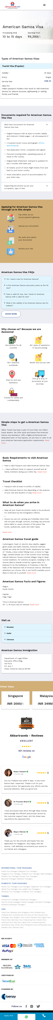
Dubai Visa (5, 912)
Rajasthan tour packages (41, 886)
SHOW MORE (11, 314)
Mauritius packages (8, 879)
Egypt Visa (46, 917)
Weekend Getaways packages (13, 904)
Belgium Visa (19, 917)
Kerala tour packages (9, 886)
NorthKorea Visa (7, 925)
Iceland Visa (41, 920)
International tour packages (16, 868)
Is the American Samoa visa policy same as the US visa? (26, 286)
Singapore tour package (10, 874)
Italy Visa (17, 922)
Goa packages (24, 886)
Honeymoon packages (10, 899)
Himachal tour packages (10, 891)
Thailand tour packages (30, 874)
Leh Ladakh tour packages (28, 889)
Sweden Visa (6, 927)
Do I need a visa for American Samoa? (21, 279)
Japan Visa (26, 922)
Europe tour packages (28, 876)
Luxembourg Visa (38, 922)
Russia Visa (43, 915)
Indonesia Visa (6, 922)
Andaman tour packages (31, 891)
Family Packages (27, 902)
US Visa (27, 915)
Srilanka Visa (39, 912)
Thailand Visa (6, 915)
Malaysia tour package (27, 871)
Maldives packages (25, 879)
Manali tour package (9, 889)
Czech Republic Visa (33, 917)
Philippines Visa (31, 925)
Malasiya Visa (16, 912)
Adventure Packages (28, 899)
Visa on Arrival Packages (10, 902)
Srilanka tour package (9, 876)
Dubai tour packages (9, 871)
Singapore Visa (27, 912)
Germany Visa (16, 920)
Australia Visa (18, 915)
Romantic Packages (43, 902)
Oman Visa (19, 925)
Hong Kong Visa (29, 920)
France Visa (5, 920)
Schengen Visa (7, 917)
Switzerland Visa (44, 925)
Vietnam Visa (18, 927)
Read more (42, 472)
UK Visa (34, 915)
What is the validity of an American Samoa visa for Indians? (26, 304)
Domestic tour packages (14, 883)
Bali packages (46, 874)
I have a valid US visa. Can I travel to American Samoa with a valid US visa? (23, 295)
